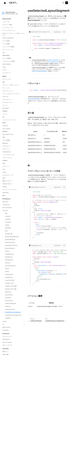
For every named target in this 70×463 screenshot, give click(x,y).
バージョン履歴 (35, 296)
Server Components (52, 61)
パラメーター (34, 83)
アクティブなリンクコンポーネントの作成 (44, 171)
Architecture (5, 333)
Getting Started (6, 18)
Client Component (54, 60)
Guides (4, 76)
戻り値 (31, 113)
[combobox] (13, 12)
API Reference (6, 199)
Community (5, 348)
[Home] (10, 2)
